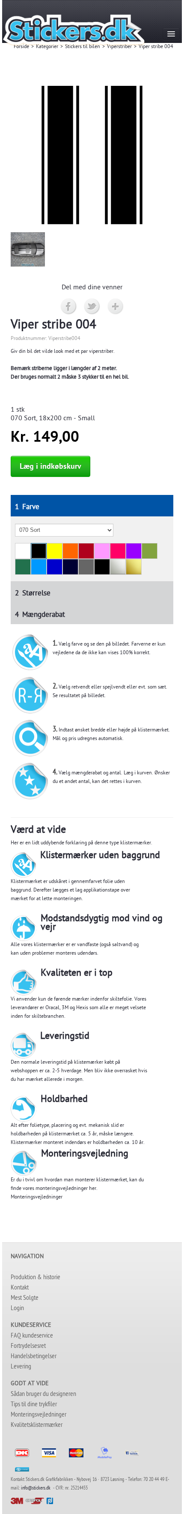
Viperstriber (119, 47)
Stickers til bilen (82, 47)
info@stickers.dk (35, 1489)
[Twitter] (92, 306)
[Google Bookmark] (115, 306)
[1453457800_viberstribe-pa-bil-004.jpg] (28, 250)
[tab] (92, 505)
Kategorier (47, 47)
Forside (21, 47)
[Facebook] (68, 306)
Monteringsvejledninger (36, 1198)
